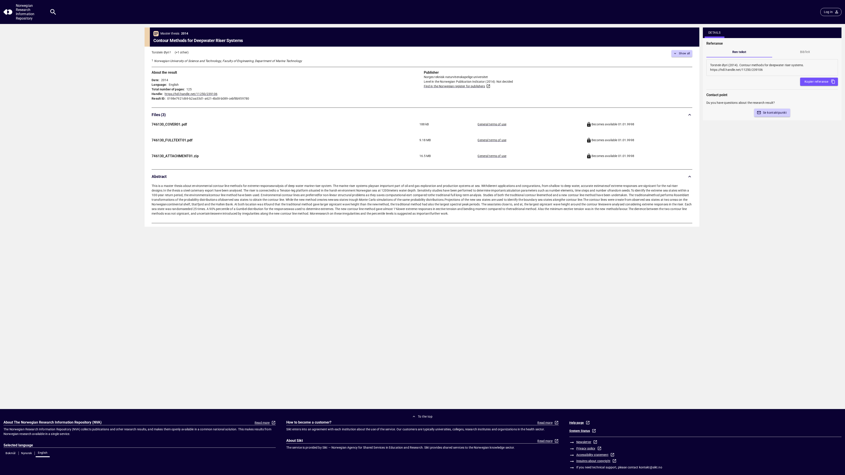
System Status (579, 431)
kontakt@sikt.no (650, 467)
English (43, 452)
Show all (684, 53)
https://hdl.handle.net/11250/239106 (191, 94)
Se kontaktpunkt (775, 112)
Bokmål (10, 453)
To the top (425, 416)
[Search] (53, 12)
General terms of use (492, 124)
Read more (262, 422)
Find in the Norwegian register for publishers (454, 86)
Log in (828, 12)
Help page (576, 422)
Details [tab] (714, 32)
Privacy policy (585, 448)
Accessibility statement (592, 455)
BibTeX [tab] (805, 52)
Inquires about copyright (593, 461)
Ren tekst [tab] (739, 52)
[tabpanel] (772, 67)
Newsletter (583, 442)
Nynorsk (26, 453)
